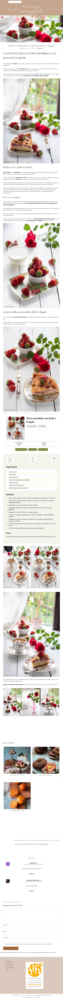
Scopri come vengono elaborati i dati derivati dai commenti (40, 952)
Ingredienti (10, 461)
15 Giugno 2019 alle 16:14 (34, 881)
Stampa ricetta (32, 426)
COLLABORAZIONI (9, 961)
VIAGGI (7, 969)
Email (5, 931)
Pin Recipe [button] (42, 426)
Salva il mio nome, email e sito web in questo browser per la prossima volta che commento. (29, 944)
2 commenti (39, 48)
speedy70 (33, 863)
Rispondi (31, 873)
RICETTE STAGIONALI (9, 967)
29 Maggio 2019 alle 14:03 (34, 864)
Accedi (37, 997)
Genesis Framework (43, 995)
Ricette (30, 840)
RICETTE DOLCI (8, 963)
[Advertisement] (31, 730)
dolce (57, 840)
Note (54, 461)
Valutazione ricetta (8, 905)
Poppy (29, 995)
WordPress (27, 997)
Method (33, 461)
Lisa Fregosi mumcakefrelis (31, 8)
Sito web (5, 937)
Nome (5, 925)
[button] (54, 472)
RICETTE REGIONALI (9, 965)
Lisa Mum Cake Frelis (33, 880)
